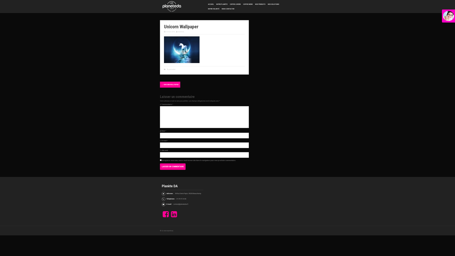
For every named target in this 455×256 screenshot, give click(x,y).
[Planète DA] (172, 6)
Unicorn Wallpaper (170, 84)
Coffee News (248, 4)
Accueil (211, 4)
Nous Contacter (228, 9)
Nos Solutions (273, 4)
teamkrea (181, 32)
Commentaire (167, 104)
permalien (171, 69)
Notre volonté (213, 9)
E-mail (165, 141)
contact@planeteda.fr (180, 204)
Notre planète (222, 4)
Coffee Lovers (235, 4)
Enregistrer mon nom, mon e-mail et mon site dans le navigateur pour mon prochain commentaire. (199, 160)
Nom (164, 131)
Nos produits (260, 4)
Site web (165, 150)
